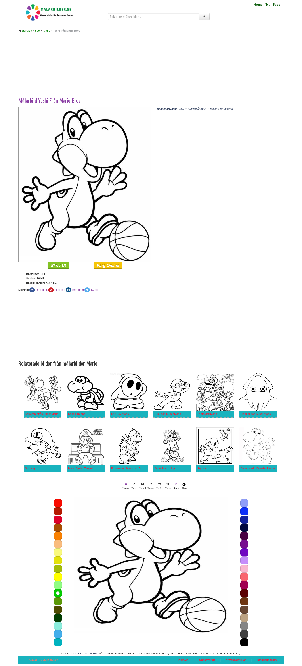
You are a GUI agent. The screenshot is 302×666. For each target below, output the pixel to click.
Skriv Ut (58, 265)
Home (258, 4)
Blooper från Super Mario (256, 414)
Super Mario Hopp (165, 468)
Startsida (26, 30)
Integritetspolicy (267, 660)
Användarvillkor (236, 660)
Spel (37, 30)
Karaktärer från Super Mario (41, 414)
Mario (46, 30)
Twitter (94, 289)
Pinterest (59, 289)
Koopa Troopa (76, 414)
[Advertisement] (151, 68)
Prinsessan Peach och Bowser (129, 468)
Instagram (78, 289)
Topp (276, 4)
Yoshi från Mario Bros (85, 653)
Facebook (42, 289)
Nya (267, 4)
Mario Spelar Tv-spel (80, 468)
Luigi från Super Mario (167, 414)
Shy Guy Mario (120, 414)
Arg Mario (203, 468)
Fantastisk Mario (207, 414)
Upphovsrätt (207, 660)
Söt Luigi (30, 468)
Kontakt (183, 660)
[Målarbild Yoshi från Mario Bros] (84, 184)
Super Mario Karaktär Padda (258, 468)
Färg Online (108, 265)
